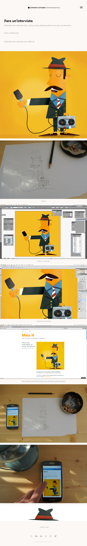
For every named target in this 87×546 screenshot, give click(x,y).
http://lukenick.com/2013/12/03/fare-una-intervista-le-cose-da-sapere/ (43, 381)
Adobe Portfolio (47, 542)
